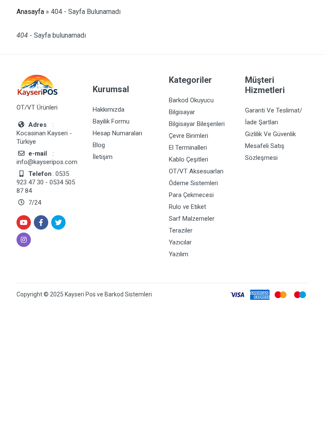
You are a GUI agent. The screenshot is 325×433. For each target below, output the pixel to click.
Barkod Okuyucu (191, 100)
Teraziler (181, 230)
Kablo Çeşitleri (188, 159)
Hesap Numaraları (117, 133)
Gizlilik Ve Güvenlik (270, 134)
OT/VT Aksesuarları (196, 171)
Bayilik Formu (111, 121)
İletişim (103, 157)
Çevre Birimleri (188, 136)
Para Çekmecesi (191, 195)
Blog (99, 145)
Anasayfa (30, 12)
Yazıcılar (180, 242)
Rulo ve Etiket (187, 207)
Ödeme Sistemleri (193, 183)
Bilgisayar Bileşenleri (197, 124)
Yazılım (178, 254)
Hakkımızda (108, 109)
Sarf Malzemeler (192, 218)
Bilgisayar (182, 112)
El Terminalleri (188, 147)
